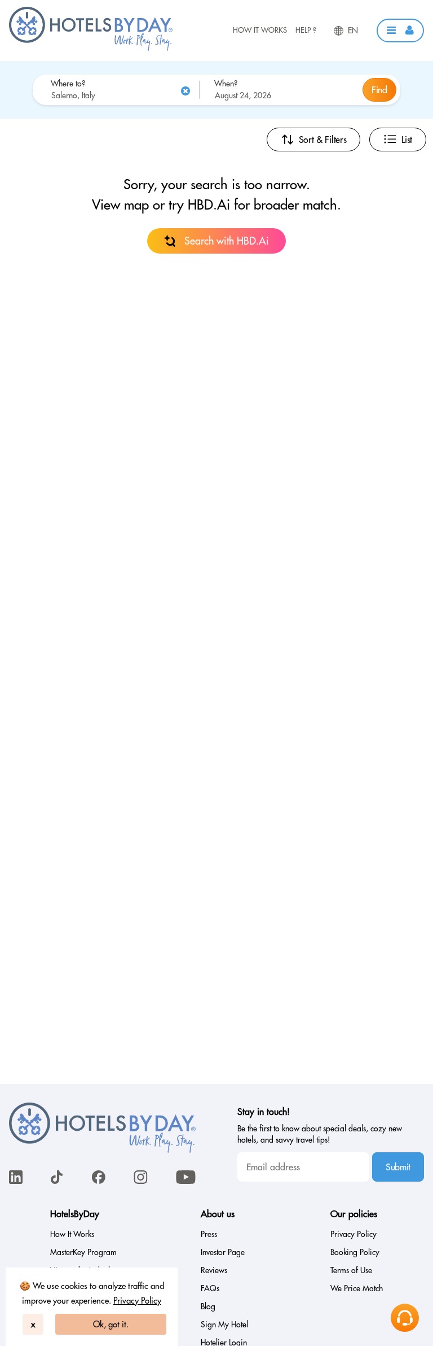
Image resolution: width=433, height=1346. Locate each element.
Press (209, 1234)
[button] (400, 30)
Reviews (214, 1270)
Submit (398, 1167)
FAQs (210, 1288)
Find (379, 89)
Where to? (68, 84)
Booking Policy (354, 1252)
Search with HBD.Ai (226, 240)
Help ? (305, 29)
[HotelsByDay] (91, 48)
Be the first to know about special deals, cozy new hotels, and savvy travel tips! (319, 1134)
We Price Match (356, 1288)
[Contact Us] (405, 1318)
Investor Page (223, 1252)
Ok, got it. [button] (111, 1324)
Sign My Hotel (224, 1324)
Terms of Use (351, 1270)
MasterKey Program (83, 1252)
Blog (208, 1306)
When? (225, 84)
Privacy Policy (137, 1300)
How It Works (260, 29)
